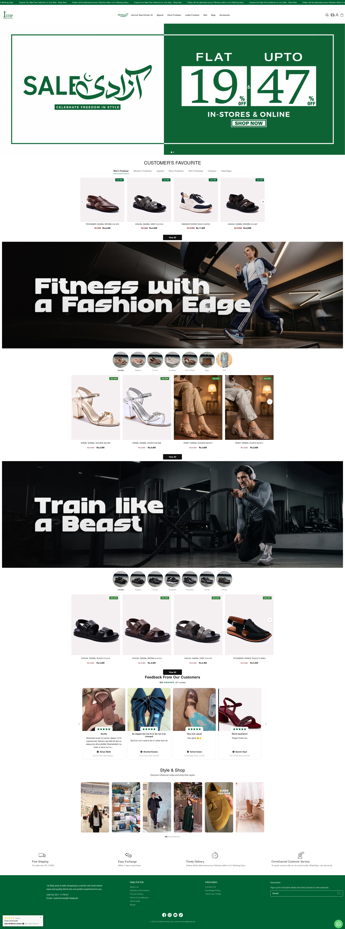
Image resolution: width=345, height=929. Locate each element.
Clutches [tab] (212, 171)
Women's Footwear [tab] (143, 171)
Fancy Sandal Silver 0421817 (249, 443)
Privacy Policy (136, 894)
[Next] (263, 201)
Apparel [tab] (160, 171)
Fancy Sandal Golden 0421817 (198, 443)
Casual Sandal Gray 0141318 (149, 224)
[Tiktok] (181, 915)
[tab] (171, 152)
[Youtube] (175, 915)
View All (172, 237)
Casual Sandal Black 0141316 (95, 658)
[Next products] (269, 401)
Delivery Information (140, 890)
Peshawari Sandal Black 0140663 (249, 658)
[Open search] (327, 15)
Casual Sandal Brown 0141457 (242, 224)
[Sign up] (339, 893)
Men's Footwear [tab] (121, 171)
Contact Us (210, 887)
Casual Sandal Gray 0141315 (198, 658)
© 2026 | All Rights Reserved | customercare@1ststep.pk (172, 922)
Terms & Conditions (139, 897)
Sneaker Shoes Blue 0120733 (196, 224)
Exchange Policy (213, 890)
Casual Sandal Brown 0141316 (147, 658)
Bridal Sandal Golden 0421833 (95, 443)
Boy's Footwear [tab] (176, 171)
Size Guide (135, 901)
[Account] (337, 15)
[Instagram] (170, 915)
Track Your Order (213, 894)
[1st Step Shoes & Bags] (172, 86)
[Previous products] (75, 401)
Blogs (132, 905)
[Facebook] (164, 915)
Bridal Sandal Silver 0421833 (147, 443)
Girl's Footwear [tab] (196, 171)
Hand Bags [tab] (226, 171)
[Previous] (82, 201)
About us (134, 887)
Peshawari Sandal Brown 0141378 (102, 224)
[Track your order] (332, 15)
